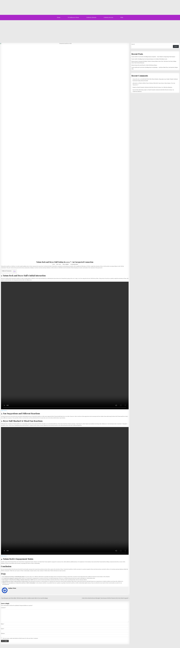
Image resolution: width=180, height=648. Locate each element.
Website (3, 633)
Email (2, 628)
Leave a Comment (66, 264)
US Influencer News (73, 17)
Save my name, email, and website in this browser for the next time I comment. (20, 638)
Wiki (121, 17)
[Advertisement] (90, 31)
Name (2, 623)
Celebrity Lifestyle (91, 17)
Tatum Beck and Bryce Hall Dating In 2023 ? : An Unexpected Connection (64, 262)
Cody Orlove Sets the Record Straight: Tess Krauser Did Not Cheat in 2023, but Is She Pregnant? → (106, 598)
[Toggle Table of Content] (13, 271)
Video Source (4, 410)
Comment (3, 607)
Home (58, 17)
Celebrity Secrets (108, 17)
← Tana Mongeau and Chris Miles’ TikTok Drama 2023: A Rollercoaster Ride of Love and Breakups (24, 598)
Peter (53, 264)
